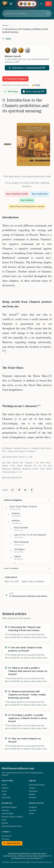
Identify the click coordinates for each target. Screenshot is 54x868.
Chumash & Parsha (36, 785)
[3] (50, 376)
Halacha (5, 788)
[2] (3, 456)
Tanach (32, 788)
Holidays (32, 797)
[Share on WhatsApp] (12, 489)
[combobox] (27, 13)
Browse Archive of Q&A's (12, 817)
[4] (3, 477)
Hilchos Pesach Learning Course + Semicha (27, 206)
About (4, 791)
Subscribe (6, 797)
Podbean (33, 807)
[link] (27, 30)
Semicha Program (9, 807)
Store (4, 820)
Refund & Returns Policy (12, 826)
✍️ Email (36, 85)
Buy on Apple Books (40, 194)
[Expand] (8, 515)
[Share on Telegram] (19, 489)
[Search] (48, 13)
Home (5, 25)
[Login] (41, 3)
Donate (5, 823)
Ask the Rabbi (7, 813)
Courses (5, 810)
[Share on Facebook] (31, 489)
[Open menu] (11, 3)
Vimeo (31, 813)
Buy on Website (27, 200)
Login (4, 794)
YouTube (32, 810)
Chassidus (33, 791)
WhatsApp (13, 91)
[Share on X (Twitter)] (25, 489)
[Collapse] (6, 508)
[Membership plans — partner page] (27, 3)
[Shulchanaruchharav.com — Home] (4, 3)
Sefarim (32, 794)
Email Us (8, 836)
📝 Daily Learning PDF (34, 91)
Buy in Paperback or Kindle (17, 194)
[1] (3, 448)
